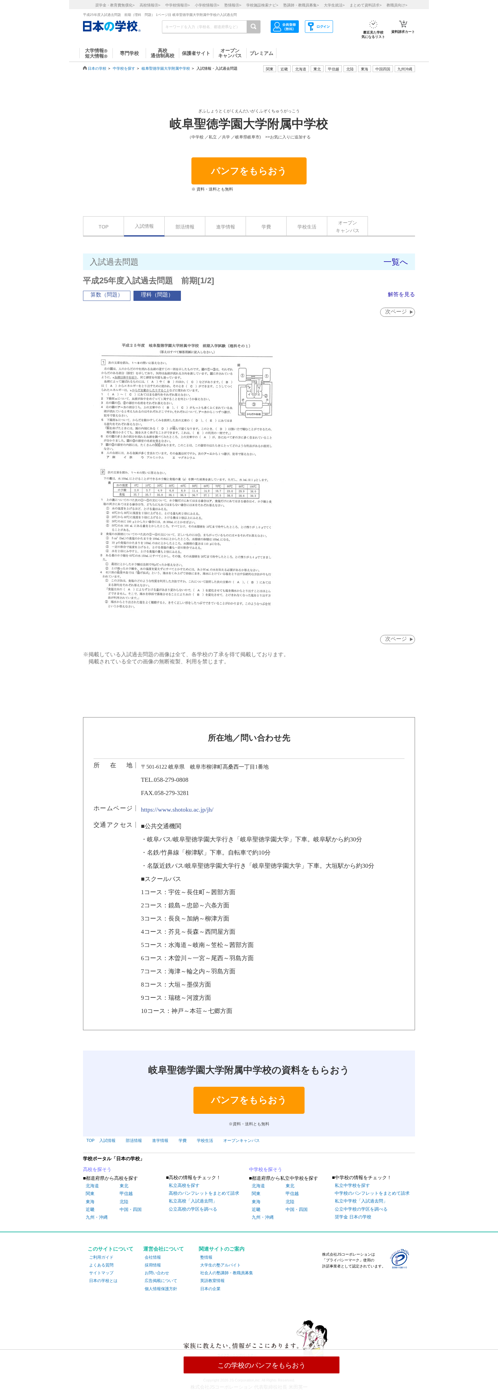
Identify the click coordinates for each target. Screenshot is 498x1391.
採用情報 (153, 1265)
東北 (124, 1185)
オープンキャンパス (347, 226)
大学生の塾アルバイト (220, 1265)
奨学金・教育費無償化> (114, 5)
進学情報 (225, 226)
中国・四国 (131, 1209)
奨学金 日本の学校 (353, 1216)
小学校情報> (207, 5)
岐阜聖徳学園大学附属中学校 (166, 68)
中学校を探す (124, 68)
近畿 (90, 1209)
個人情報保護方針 (161, 1288)
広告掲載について (161, 1280)
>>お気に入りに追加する (288, 137)
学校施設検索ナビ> (262, 5)
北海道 (300, 69)
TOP (103, 226)
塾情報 (206, 1257)
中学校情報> (177, 5)
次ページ (396, 311)
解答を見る (401, 294)
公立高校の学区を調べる (193, 1209)
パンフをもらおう (249, 171)
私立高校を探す (184, 1185)
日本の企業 (210, 1288)
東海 (90, 1201)
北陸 (124, 1201)
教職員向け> (397, 5)
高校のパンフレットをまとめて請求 (204, 1193)
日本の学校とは (103, 1280)
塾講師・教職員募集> (301, 5)
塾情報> (232, 5)
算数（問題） (106, 294)
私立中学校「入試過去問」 (361, 1201)
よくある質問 (101, 1265)
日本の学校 (97, 68)
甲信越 (126, 1193)
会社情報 (153, 1257)
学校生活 (306, 226)
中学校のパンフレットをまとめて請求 (372, 1193)
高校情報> (150, 5)
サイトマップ (101, 1273)
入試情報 (144, 226)
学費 (266, 226)
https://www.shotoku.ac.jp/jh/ (177, 809)
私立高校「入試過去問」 (193, 1201)
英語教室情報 (212, 1280)
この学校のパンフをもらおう (261, 1365)
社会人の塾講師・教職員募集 (226, 1273)
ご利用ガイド (101, 1257)
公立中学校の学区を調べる (361, 1209)
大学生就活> (334, 5)
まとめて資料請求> (365, 5)
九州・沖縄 (97, 1217)
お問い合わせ (157, 1273)
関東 (90, 1193)
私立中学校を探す (352, 1185)
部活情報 (184, 226)
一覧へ (395, 261)
